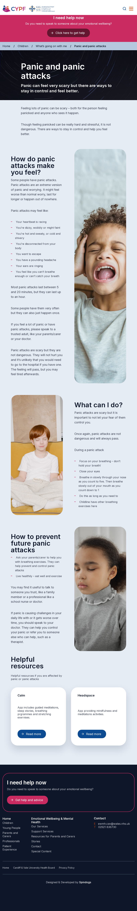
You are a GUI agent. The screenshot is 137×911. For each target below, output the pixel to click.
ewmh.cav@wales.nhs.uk (112, 823)
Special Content (41, 851)
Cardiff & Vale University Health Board (34, 867)
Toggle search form (124, 8)
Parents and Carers (10, 834)
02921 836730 (105, 827)
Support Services (42, 831)
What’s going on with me (51, 46)
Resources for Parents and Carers (53, 836)
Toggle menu (131, 8)
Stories (35, 841)
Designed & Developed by (68, 882)
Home (6, 46)
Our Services (39, 826)
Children (23, 46)
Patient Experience (10, 847)
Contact (36, 846)
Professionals (11, 841)
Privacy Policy (67, 867)
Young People (11, 828)
